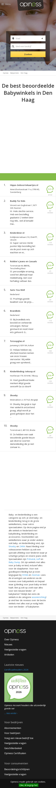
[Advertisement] (28, 133)
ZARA (22, 546)
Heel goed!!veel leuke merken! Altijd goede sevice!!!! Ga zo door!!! (22, 383)
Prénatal (31, 559)
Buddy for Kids (17, 200)
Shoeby (14, 395)
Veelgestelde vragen (15, 649)
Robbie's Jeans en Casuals (23, 261)
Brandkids (15, 310)
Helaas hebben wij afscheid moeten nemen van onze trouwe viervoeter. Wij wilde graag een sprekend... (22, 356)
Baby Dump (14, 562)
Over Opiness (11, 639)
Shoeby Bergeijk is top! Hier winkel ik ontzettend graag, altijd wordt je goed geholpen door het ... (23, 410)
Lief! (38, 559)
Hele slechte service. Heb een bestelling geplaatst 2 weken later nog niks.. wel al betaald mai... (22, 217)
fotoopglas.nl (17, 341)
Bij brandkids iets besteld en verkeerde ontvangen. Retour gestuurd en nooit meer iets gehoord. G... (22, 326)
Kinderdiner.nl (17, 232)
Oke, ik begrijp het (29, 785)
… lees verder (10, 713)
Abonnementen (12, 728)
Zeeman (36, 574)
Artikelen (9, 654)
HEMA (25, 574)
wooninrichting (39, 597)
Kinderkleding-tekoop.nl (22, 371)
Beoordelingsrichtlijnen (17, 769)
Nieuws (8, 644)
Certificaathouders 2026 (16, 669)
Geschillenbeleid (13, 748)
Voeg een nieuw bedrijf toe (18, 738)
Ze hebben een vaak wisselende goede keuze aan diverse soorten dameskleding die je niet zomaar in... (22, 441)
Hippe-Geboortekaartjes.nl (24, 185)
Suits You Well (17, 289)
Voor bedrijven (12, 733)
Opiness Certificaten (15, 753)
